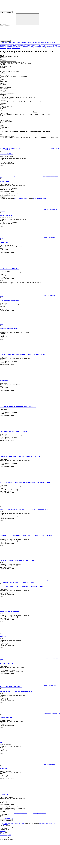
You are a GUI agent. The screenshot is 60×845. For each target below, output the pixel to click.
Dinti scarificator (27, 45)
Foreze (6, 45)
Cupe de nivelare (19, 44)
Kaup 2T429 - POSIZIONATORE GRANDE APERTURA (18, 407)
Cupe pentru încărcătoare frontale (48, 42)
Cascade (43, 46)
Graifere (12, 44)
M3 (1, 742)
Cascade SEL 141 (6, 717)
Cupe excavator (36, 42)
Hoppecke (57, 46)
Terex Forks (4, 380)
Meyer (11, 48)
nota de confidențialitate (20, 198)
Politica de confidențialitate (17, 823)
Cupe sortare (27, 44)
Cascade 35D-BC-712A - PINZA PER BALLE (14, 431)
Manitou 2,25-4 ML (6, 215)
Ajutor (7, 818)
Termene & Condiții (5, 823)
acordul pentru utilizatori (39, 198)
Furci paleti (44, 44)
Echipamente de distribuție (38, 45)
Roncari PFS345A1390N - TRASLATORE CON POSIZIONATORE (21, 456)
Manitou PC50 (4, 242)
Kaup (1, 48)
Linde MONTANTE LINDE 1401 (10, 611)
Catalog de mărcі (4, 824)
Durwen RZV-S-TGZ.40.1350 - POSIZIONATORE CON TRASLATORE (22, 354)
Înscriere (3, 197)
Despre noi (3, 818)
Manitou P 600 (5, 181)
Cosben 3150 (4, 794)
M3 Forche (3, 768)
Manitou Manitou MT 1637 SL (9, 269)
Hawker (52, 46)
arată (2, 125)
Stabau (15, 48)
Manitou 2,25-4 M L (6, 154)
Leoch (4, 48)
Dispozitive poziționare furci (15, 45)
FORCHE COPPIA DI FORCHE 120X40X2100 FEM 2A (17, 560)
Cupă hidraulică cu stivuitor (9, 300)
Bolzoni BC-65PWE (6, 663)
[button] (30, 33)
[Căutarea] (27, 19)
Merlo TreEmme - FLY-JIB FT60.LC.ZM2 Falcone (16, 691)
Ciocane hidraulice (5, 44)
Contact (11, 818)
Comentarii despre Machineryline (47, 823)
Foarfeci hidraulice (35, 44)
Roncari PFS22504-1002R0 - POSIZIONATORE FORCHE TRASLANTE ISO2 (25, 483)
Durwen (48, 46)
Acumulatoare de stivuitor (13, 46)
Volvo (18, 48)
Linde (8, 48)
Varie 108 (3, 636)
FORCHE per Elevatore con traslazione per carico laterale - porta (21, 586)
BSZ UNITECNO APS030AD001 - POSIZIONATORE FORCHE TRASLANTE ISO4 (26, 535)
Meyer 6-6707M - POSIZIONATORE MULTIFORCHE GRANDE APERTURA (24, 509)
